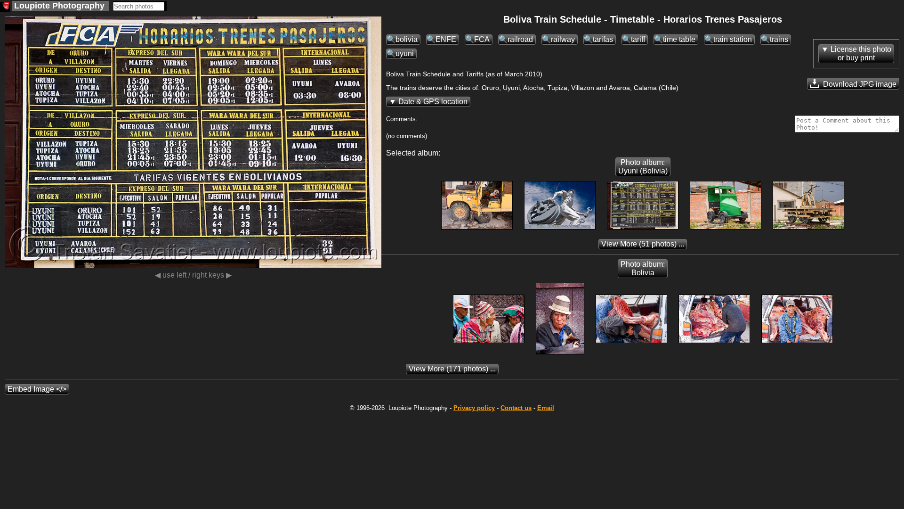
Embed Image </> (37, 389)
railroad (520, 39)
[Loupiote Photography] (5, 7)
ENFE (446, 39)
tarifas (603, 39)
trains (779, 39)
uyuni (405, 53)
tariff (638, 39)
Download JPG (858, 84)
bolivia (407, 39)
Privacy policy (474, 407)
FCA (482, 39)
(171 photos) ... (452, 369)
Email (545, 407)
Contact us (516, 407)
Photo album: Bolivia (643, 268)
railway (563, 39)
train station (732, 39)
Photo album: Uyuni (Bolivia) (643, 166)
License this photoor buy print (861, 53)
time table (679, 39)
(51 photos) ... (642, 244)
